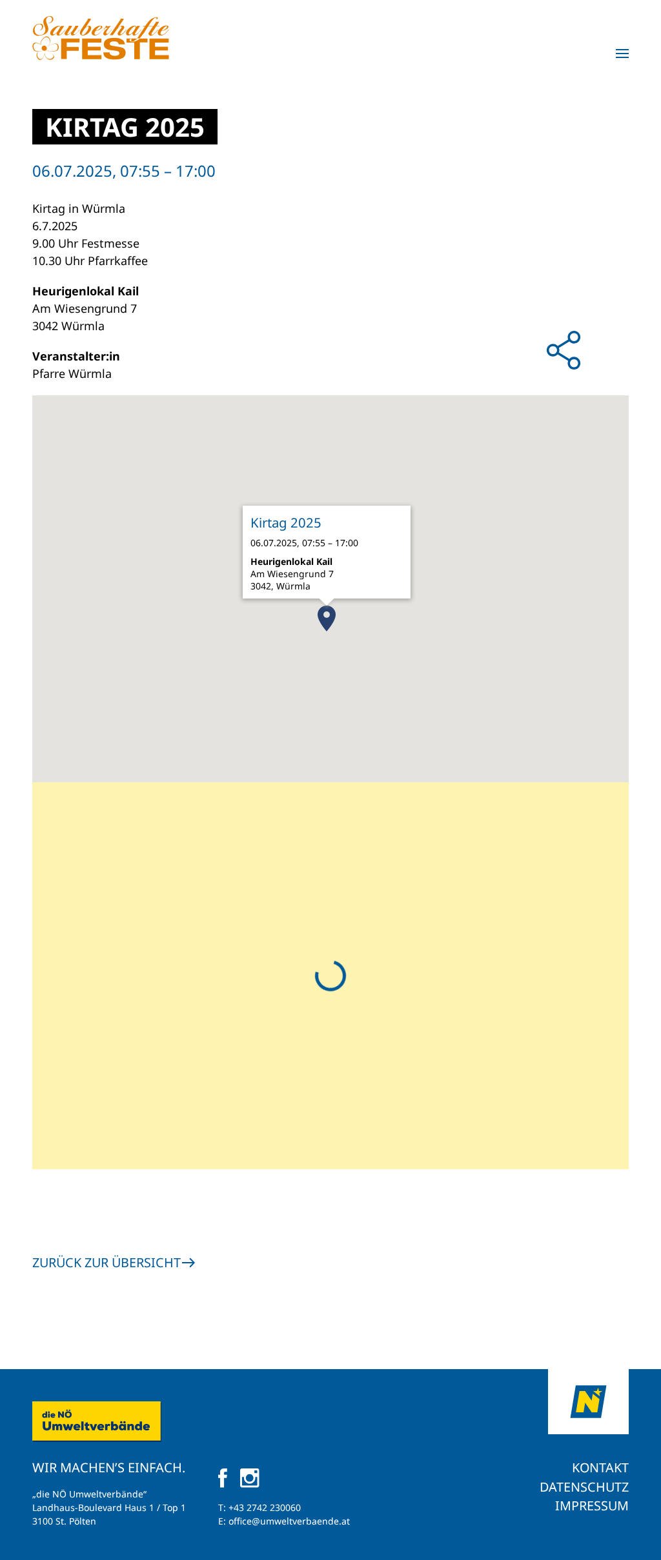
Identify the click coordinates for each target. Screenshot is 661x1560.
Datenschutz (584, 1487)
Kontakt (600, 1467)
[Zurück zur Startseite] (100, 38)
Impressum (592, 1505)
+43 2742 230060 (265, 1507)
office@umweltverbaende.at (289, 1521)
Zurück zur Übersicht (106, 1262)
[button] (622, 53)
